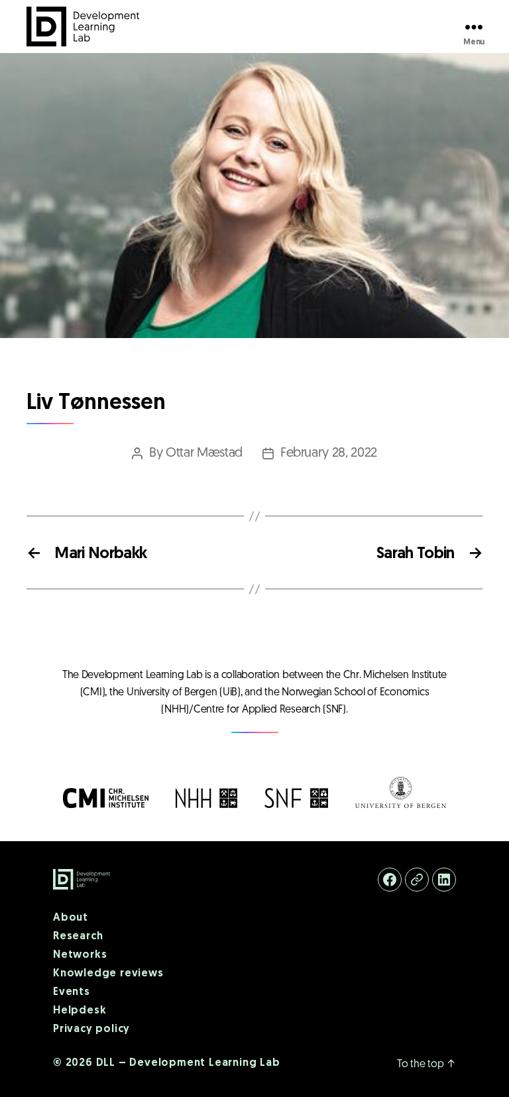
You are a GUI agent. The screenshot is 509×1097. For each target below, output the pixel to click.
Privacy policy (91, 1029)
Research (78, 936)
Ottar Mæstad (204, 453)
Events (71, 992)
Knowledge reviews (108, 973)
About (70, 918)
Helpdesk (79, 1011)
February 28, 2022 (328, 453)
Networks (80, 955)
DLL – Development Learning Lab (188, 1063)
